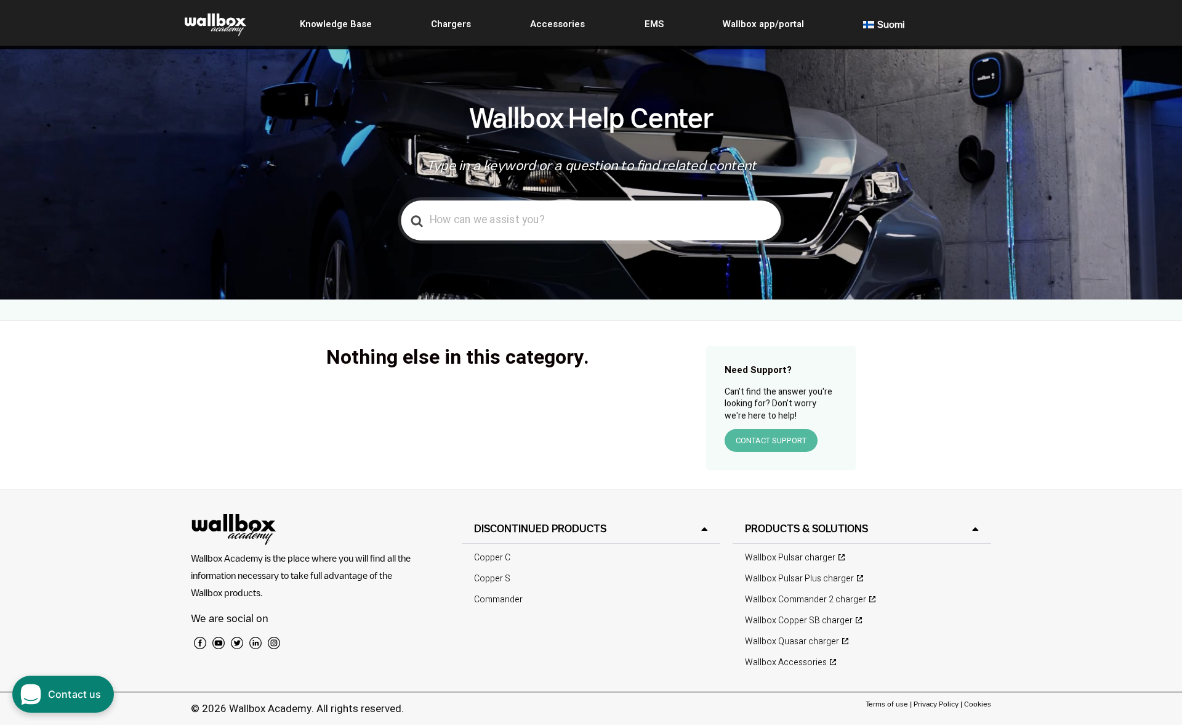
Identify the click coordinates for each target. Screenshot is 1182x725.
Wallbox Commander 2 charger (805, 599)
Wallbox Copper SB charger (799, 620)
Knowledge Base (336, 24)
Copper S (492, 578)
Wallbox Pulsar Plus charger (799, 578)
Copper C (492, 557)
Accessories (557, 24)
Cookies (977, 703)
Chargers (451, 24)
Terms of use (888, 703)
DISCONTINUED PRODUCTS (540, 528)
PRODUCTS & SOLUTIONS (806, 528)
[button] (591, 528)
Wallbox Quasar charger (792, 641)
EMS (654, 24)
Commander (498, 599)
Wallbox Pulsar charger (790, 557)
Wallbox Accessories (786, 662)
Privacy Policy (936, 703)
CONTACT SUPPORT (771, 440)
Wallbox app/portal (763, 24)
